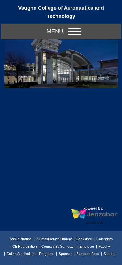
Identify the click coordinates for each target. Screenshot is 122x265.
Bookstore (84, 239)
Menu (55, 31)
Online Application (21, 254)
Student (109, 254)
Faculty (104, 247)
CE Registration (24, 247)
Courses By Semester (58, 247)
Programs (46, 254)
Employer (86, 247)
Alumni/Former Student (54, 239)
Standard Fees (87, 254)
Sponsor (65, 254)
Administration (21, 239)
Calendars (104, 239)
